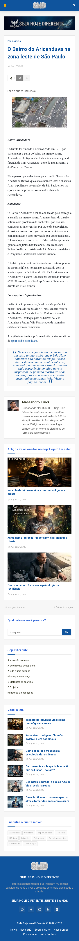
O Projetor (13, 687)
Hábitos (13, 838)
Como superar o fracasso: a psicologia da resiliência (33, 587)
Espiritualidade (45, 833)
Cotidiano (28, 833)
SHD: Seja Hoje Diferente (31, 923)
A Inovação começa (18, 660)
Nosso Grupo (61, 929)
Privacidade (30, 934)
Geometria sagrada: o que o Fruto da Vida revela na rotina (48, 783)
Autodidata (14, 833)
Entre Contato (48, 934)
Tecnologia (30, 844)
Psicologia (39, 838)
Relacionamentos (57, 838)
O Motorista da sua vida (20, 682)
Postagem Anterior (15, 607)
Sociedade (14, 844)
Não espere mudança (19, 676)
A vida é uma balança (19, 671)
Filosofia (61, 833)
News (13, 929)
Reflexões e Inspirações (20, 692)
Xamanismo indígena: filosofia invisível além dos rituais (37, 539)
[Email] (19, 78)
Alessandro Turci (35, 402)
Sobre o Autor (43, 929)
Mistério (25, 838)
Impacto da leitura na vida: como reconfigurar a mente (36, 492)
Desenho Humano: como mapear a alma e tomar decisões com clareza (47, 799)
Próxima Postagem (63, 607)
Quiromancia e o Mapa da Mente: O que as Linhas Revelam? (47, 768)
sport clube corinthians (24, 340)
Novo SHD (25, 929)
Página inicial (14, 41)
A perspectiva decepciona (21, 665)
